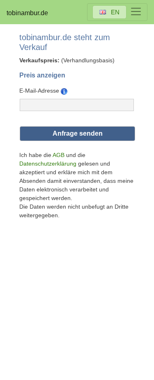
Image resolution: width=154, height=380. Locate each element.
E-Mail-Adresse (40, 90)
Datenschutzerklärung (47, 163)
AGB (58, 155)
